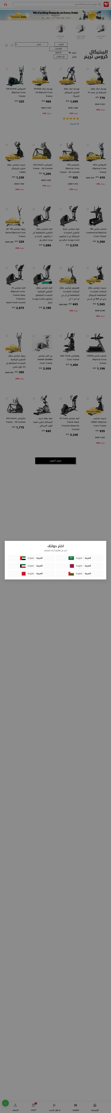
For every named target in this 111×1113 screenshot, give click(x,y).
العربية (39, 558)
